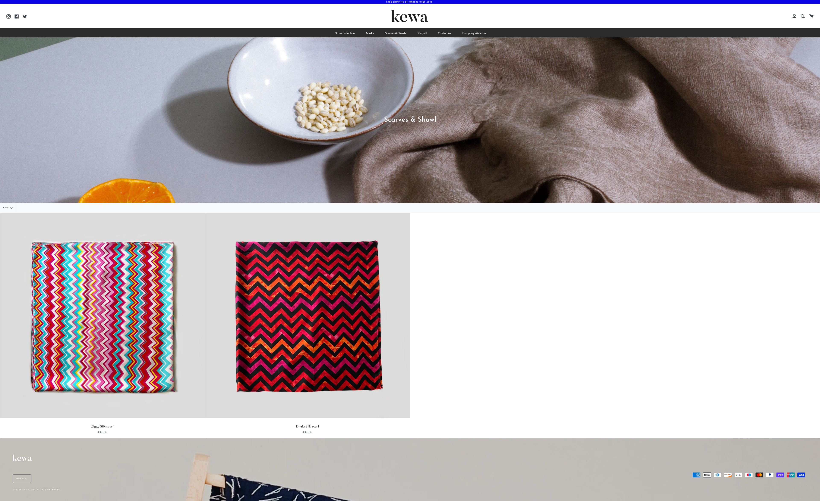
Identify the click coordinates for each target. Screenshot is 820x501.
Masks (370, 33)
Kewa (26, 489)
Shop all (422, 33)
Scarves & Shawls (395, 33)
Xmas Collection (345, 33)
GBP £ (20, 478)
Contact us (444, 33)
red (6, 207)
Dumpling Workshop (474, 33)
